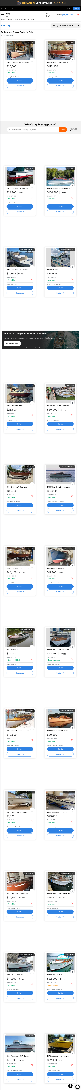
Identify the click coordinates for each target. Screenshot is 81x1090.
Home (3, 19)
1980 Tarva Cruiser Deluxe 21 (58, 812)
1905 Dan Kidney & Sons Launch (18, 731)
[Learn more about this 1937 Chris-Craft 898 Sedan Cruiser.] (60, 718)
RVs (13, 9)
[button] (70, 1086)
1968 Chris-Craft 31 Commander (18, 269)
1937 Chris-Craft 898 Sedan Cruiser (59, 731)
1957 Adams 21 (12, 649)
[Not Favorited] (31, 71)
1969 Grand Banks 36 (15, 975)
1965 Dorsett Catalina (15, 406)
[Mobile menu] (2, 14)
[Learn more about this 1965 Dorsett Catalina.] (20, 393)
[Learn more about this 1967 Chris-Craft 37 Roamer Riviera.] (20, 176)
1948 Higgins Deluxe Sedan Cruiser (59, 188)
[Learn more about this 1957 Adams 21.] (20, 637)
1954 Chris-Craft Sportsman (17, 487)
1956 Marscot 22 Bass (55, 568)
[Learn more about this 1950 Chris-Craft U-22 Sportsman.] (20, 556)
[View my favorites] (78, 15)
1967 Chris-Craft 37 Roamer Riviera (18, 188)
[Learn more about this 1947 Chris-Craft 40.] (60, 962)
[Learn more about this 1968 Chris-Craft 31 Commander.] (20, 257)
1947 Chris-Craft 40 (54, 975)
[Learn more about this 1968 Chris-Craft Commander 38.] (60, 393)
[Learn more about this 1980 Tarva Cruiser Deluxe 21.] (60, 800)
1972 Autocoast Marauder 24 (58, 1056)
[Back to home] (8, 14)
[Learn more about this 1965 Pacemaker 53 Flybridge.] (20, 1043)
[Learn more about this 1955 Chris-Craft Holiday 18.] (60, 50)
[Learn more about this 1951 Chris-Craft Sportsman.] (20, 881)
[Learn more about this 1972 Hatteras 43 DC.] (60, 257)
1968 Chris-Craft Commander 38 (59, 406)
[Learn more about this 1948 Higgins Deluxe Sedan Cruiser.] (60, 176)
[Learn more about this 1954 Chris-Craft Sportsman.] (20, 474)
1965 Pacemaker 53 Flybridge (18, 1056)
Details (19, 80)
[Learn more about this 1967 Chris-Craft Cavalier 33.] (60, 637)
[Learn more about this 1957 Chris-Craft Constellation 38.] (60, 881)
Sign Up (76, 8)
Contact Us (20, 86)
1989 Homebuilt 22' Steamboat (18, 62)
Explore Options (12, 343)
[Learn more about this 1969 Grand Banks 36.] (20, 962)
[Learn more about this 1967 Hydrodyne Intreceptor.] (20, 800)
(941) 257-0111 (67, 15)
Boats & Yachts (5, 9)
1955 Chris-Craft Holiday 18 (57, 62)
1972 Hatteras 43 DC (55, 269)
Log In (68, 8)
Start (63, 130)
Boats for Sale (13, 19)
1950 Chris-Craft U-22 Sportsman (18, 568)
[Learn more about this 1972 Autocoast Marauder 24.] (60, 1043)
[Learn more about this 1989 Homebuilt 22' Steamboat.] (20, 50)
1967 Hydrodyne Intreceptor (18, 812)
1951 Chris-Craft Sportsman (17, 893)
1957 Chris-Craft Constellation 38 (59, 893)
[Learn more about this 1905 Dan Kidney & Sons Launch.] (20, 718)
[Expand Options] (32, 60)
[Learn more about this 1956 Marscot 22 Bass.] (60, 556)
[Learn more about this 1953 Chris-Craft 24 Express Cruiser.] (60, 474)
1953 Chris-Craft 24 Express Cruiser (59, 487)
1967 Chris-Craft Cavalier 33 (58, 649)
